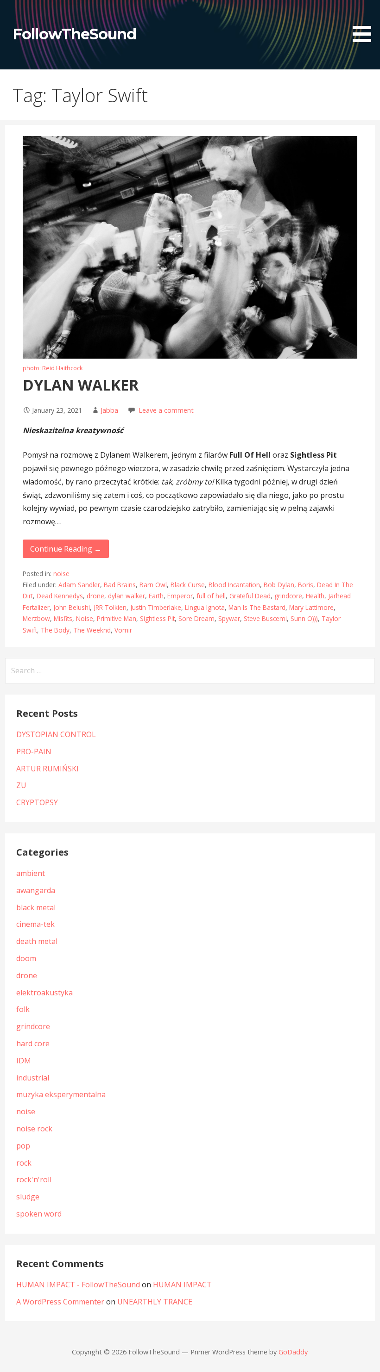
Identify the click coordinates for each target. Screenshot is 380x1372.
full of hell (211, 595)
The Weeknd (92, 630)
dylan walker (126, 595)
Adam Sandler (79, 584)
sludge (27, 1197)
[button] (365, 22)
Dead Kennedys (60, 595)
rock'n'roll (33, 1179)
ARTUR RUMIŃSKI (47, 769)
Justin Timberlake (155, 607)
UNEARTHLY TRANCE (154, 1302)
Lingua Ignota (205, 607)
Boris (305, 584)
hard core (33, 1043)
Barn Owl (153, 584)
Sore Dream (196, 618)
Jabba (109, 410)
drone (95, 595)
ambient (30, 873)
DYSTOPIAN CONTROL (56, 734)
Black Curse (188, 584)
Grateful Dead (250, 595)
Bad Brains (120, 584)
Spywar (229, 618)
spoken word (39, 1214)
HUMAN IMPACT (182, 1284)
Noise (84, 618)
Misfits (63, 618)
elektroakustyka (44, 992)
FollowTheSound (74, 34)
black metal (36, 907)
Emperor (180, 595)
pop (23, 1146)
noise (61, 573)
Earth (156, 595)
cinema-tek (35, 924)
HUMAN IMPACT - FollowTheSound (78, 1284)
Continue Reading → (65, 549)
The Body (55, 630)
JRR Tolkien (110, 607)
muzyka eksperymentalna (61, 1094)
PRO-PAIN (33, 751)
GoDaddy (293, 1351)
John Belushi (71, 607)
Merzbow (36, 618)
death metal (36, 941)
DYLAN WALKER (81, 385)
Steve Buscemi (265, 618)
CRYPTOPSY (37, 802)
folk (23, 1009)
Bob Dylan (279, 584)
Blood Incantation (234, 584)
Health (315, 595)
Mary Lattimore (311, 607)
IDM (23, 1060)
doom (26, 958)
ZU (21, 785)
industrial (32, 1078)
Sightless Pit (157, 618)
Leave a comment (166, 410)
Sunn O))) (304, 618)
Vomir (123, 630)
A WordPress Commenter (60, 1302)
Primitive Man (116, 618)
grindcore (288, 595)
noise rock (34, 1129)
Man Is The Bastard (256, 607)
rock (24, 1163)
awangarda (35, 890)
